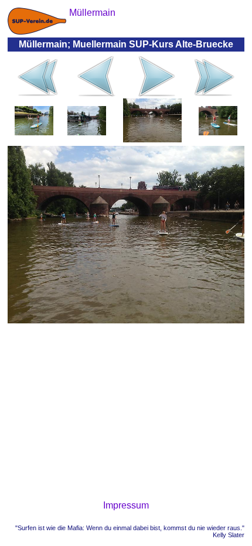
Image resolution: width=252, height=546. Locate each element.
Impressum (126, 505)
